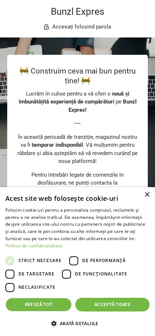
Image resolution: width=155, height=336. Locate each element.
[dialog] (77, 261)
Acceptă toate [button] (112, 304)
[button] (77, 323)
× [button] (147, 195)
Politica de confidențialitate (34, 246)
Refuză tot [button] (39, 304)
